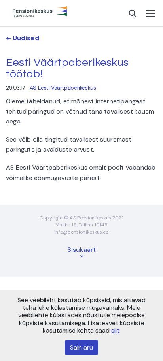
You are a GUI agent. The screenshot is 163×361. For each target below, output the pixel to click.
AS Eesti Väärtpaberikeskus (63, 87)
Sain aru (81, 347)
